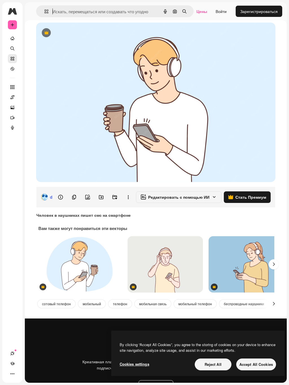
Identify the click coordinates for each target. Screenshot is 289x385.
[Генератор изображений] (12, 107)
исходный (74, 33)
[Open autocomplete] (44, 11)
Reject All (213, 364)
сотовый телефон (56, 303)
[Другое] (12, 373)
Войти (221, 11)
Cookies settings (134, 364)
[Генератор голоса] (12, 127)
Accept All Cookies (256, 364)
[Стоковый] (12, 58)
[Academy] (12, 363)
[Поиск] (12, 48)
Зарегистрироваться (259, 11)
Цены (201, 11)
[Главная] (12, 38)
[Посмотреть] (12, 68)
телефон (120, 303)
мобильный (92, 303)
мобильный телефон (195, 303)
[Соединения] (12, 353)
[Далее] (274, 264)
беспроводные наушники (244, 303)
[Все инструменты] (12, 87)
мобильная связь (153, 303)
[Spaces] (12, 97)
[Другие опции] (128, 197)
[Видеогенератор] (12, 117)
